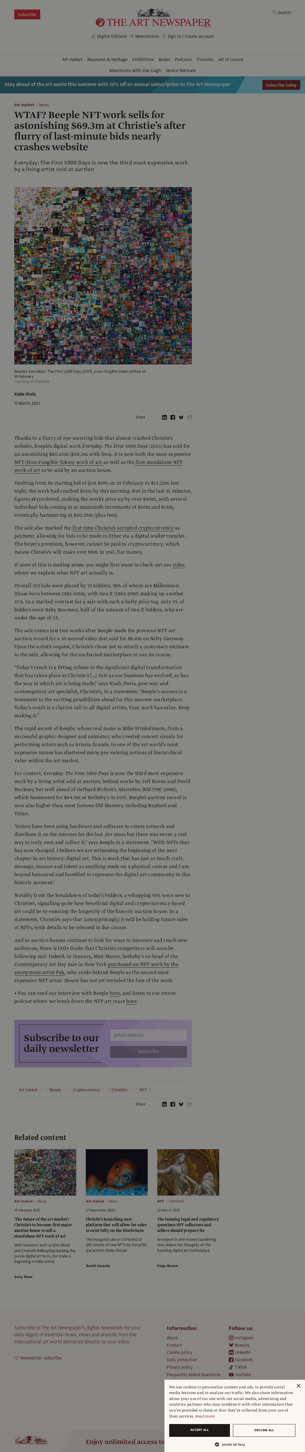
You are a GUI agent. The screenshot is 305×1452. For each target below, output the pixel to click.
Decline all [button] (264, 1430)
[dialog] (234, 1416)
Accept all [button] (199, 1430)
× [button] (298, 1386)
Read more (205, 1416)
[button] (232, 1444)
